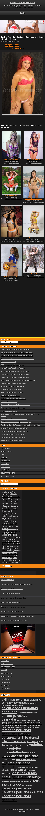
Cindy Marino (8, 499)
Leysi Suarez (7, 537)
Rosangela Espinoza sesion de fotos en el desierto (17, 356)
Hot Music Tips (5, 470)
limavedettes (12, 748)
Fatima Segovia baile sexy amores (12, 589)
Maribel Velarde (7, 542)
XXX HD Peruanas (7, 664)
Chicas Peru (5, 464)
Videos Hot (8, 576)
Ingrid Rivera (6, 521)
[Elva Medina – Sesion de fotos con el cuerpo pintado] (33, 221)
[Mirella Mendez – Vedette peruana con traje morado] (11, 145)
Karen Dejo (6, 531)
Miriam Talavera (7, 546)
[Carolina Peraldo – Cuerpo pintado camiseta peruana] (11, 180)
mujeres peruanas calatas (26, 760)
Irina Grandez (9, 522)
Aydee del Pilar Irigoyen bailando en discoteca (15, 405)
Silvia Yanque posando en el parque (12, 365)
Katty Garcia (15, 531)
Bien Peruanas (5, 467)
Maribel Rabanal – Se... (33, 273)
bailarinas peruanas (38, 202)
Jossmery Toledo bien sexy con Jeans (13, 386)
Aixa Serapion (7, 492)
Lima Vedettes (5, 448)
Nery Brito (13, 550)
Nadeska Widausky (12, 548)
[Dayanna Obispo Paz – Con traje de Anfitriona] (11, 221)
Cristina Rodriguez (11, 501)
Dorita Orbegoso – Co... (11, 277)
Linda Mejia (16, 537)
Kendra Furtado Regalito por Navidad (13, 368)
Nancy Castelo (6, 550)
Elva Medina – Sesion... (33, 238)
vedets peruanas (27, 785)
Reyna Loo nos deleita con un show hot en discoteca (17, 359)
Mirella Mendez (13, 544)
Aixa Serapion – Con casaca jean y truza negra (16, 422)
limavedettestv (13, 752)
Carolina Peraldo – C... (11, 195)
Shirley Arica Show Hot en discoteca (12, 434)
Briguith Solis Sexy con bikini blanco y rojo (14, 431)
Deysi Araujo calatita (26, 722)
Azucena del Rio (15, 496)
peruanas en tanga (26, 777)
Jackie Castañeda (9, 525)
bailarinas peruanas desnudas (13, 198)
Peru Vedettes (5, 461)
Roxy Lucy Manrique (7, 555)
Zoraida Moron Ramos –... (33, 199)
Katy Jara (13, 533)
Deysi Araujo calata (14, 722)
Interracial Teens (6, 451)
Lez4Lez (3, 454)
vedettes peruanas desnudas (16, 798)
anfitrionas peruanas (10, 241)
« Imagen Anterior (12, 45)
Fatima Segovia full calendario (10, 602)
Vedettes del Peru (6, 673)
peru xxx (14, 784)
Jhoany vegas (13, 529)
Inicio (22, 13)
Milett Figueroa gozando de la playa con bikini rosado (18, 380)
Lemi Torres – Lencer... (33, 160)
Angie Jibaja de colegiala (9, 411)
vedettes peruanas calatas (22, 792)
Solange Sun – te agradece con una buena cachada (17, 616)
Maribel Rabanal (9, 539)
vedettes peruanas (16, 788)
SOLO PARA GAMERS (8, 473)
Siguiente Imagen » (16, 48)
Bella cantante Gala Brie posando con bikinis (15, 374)
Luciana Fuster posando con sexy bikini (13, 383)
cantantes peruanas (16, 705)
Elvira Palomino (9, 514)
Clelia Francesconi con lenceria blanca (13, 399)
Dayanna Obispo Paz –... (11, 238)
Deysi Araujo (11, 506)
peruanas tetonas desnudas (24, 781)
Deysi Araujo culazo (14, 723)
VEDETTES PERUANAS (22, 2)
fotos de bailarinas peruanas (20, 741)
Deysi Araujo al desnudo (24, 720)
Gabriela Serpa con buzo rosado (11, 389)
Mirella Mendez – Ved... (11, 160)
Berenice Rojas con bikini (9, 402)
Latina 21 (4, 458)
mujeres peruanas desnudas (16, 765)
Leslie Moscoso (9, 535)
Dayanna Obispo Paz (9, 503)
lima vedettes (32, 744)
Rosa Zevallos (13, 554)
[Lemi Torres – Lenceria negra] (33, 145)
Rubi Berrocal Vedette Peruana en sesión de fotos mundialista (20, 425)
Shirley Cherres (9, 560)
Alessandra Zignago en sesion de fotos (13, 408)
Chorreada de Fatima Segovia (10, 593)
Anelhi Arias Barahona (10, 495)
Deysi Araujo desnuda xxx (15, 725)
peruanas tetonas (9, 781)
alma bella (29, 202)
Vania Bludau (13, 562)
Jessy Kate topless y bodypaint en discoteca (15, 371)
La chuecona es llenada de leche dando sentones (16, 584)
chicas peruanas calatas (27, 712)
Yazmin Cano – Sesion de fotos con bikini (14, 419)
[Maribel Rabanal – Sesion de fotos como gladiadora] (33, 258)
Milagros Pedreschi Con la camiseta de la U (14, 428)
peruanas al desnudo (24, 767)
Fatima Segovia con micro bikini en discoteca (15, 377)
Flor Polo (12, 518)
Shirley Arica (12, 558)
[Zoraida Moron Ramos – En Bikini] (33, 182)
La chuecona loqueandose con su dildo (13, 598)
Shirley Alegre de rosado (8, 362)
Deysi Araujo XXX (20, 727)
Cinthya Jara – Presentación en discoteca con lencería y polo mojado (20, 415)
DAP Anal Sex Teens (7, 476)
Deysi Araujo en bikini (30, 725)
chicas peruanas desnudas (14, 717)
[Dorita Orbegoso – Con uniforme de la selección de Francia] (11, 260)
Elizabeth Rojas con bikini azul (10, 396)
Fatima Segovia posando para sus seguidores (15, 349)
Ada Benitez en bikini (7, 580)
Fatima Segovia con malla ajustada (12, 392)
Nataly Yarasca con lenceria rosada (12, 440)
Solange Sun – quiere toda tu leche (12, 611)
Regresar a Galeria (12, 46)
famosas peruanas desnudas (16, 732)
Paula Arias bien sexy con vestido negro (13, 437)
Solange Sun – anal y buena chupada (13, 607)
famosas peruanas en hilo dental (20, 735)
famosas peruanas (33, 727)
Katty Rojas (5, 533)
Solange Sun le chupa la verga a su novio (14, 620)
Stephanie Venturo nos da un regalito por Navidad (16, 353)
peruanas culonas (16, 770)
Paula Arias (8, 552)
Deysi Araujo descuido (27, 723)
